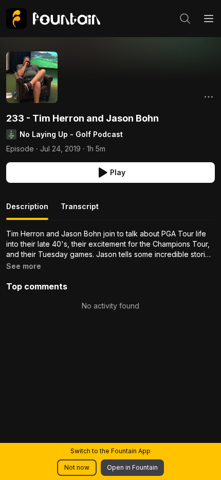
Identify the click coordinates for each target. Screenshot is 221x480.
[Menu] (208, 18)
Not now (76, 467)
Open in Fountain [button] (132, 467)
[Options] (208, 97)
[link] (53, 18)
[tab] (27, 210)
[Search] (185, 18)
